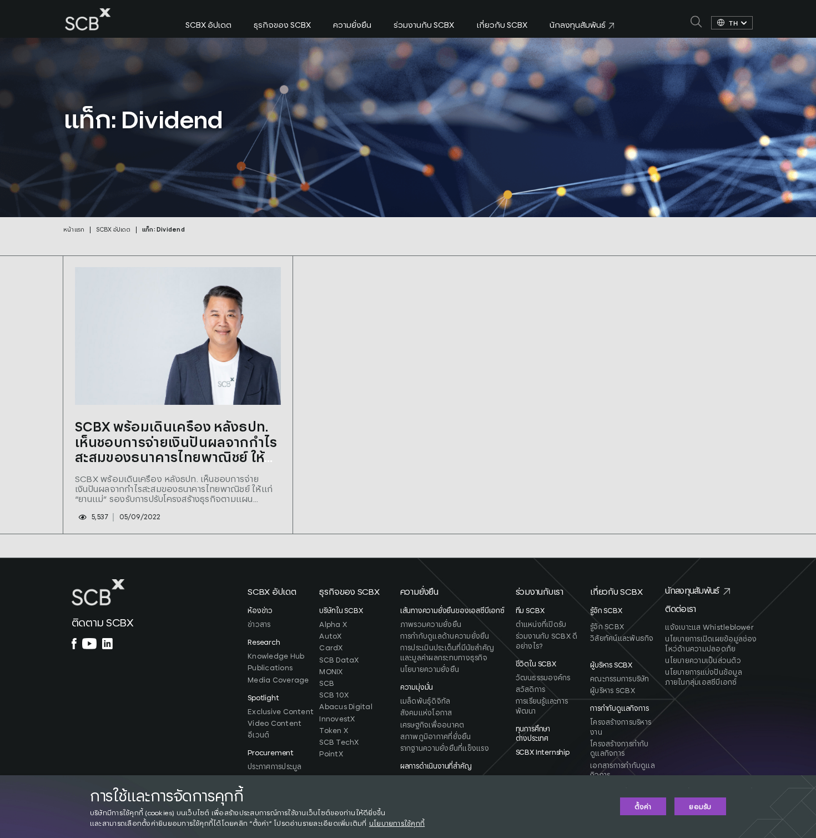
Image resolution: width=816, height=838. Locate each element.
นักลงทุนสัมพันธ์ (692, 591)
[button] (282, 596)
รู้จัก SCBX (607, 627)
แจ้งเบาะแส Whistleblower (709, 627)
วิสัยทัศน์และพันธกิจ (621, 639)
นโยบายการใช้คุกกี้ (397, 824)
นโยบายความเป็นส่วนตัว (703, 661)
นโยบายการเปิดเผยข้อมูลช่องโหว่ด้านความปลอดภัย (711, 644)
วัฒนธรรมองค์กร (543, 678)
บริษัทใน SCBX (340, 611)
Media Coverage (278, 680)
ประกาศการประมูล (274, 767)
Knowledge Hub (276, 656)
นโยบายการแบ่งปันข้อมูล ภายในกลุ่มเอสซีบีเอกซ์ (703, 677)
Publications (270, 668)
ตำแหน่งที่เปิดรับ (541, 625)
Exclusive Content (281, 712)
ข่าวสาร (259, 625)
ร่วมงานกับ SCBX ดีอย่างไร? (547, 641)
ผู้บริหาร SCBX (612, 691)
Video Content (274, 723)
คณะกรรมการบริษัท (619, 679)
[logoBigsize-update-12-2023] (88, 12)
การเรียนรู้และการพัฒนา (542, 706)
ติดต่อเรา (680, 609)
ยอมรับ (700, 807)
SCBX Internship (543, 752)
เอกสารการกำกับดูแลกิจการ (622, 771)
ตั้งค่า (642, 807)
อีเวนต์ (258, 735)
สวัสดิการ (531, 690)
